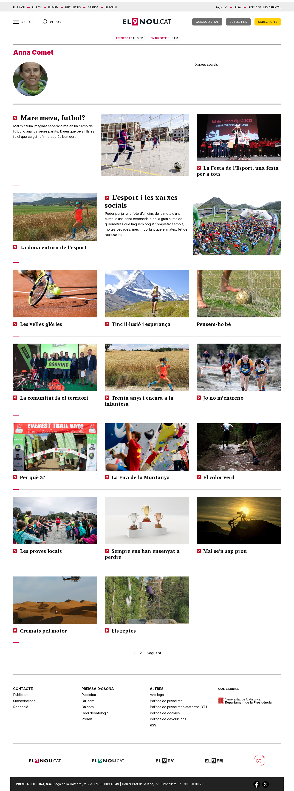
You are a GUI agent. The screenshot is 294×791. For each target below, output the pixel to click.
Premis (87, 719)
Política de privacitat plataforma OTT (179, 707)
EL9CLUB (111, 7)
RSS (153, 725)
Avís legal (157, 694)
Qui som (88, 701)
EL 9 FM (53, 7)
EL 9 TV (37, 7)
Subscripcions (24, 701)
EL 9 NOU (19, 7)
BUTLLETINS (73, 7)
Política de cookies (165, 713)
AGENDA (93, 7)
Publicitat (20, 694)
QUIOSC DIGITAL (207, 21)
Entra (238, 7)
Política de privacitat (166, 701)
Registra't (222, 7)
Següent (154, 653)
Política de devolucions (168, 719)
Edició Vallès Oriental (265, 7)
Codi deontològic (95, 713)
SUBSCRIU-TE (267, 21)
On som (88, 707)
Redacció (20, 707)
